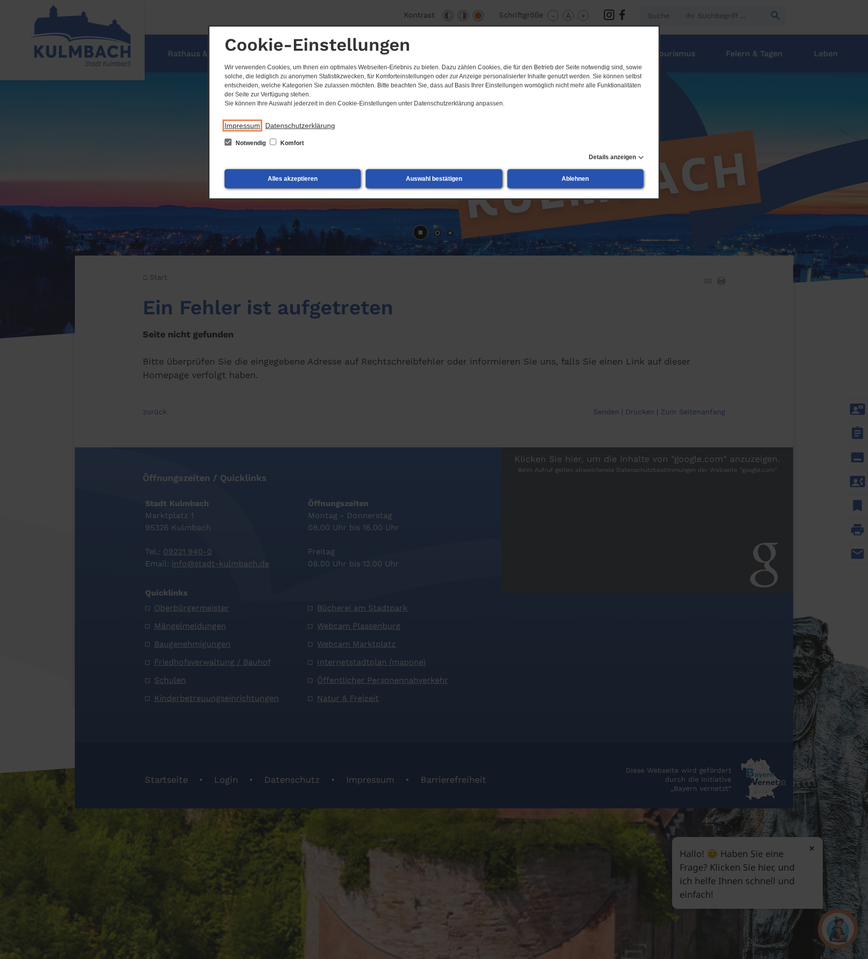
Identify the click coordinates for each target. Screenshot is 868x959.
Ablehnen (575, 178)
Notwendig (250, 143)
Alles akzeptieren (292, 178)
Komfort (291, 143)
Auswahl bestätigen (434, 178)
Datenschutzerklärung (300, 126)
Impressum (242, 126)
